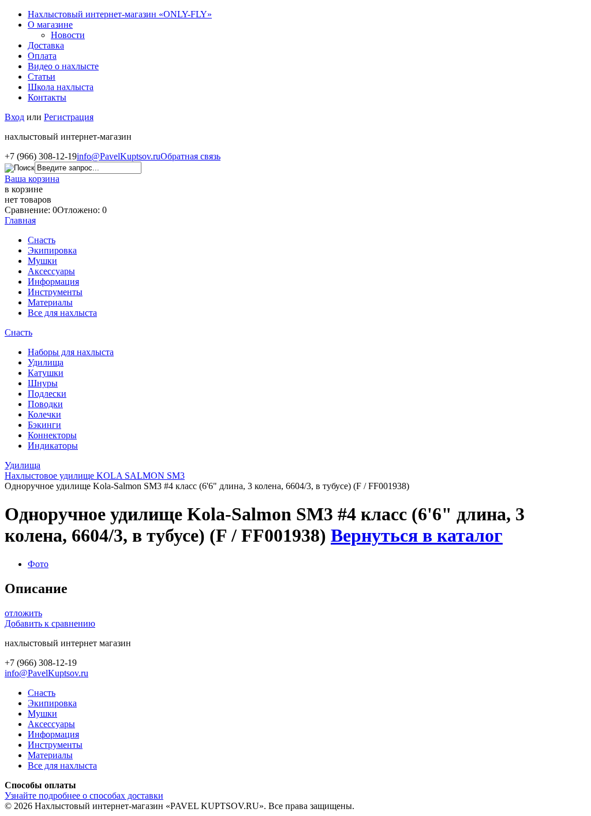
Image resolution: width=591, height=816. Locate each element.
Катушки (45, 373)
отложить (23, 613)
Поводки (45, 404)
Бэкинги (44, 425)
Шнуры (43, 383)
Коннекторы (52, 435)
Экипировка (52, 250)
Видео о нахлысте (63, 66)
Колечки (44, 414)
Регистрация (68, 117)
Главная (20, 220)
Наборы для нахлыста (71, 352)
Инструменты (55, 292)
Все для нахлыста (62, 313)
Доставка (46, 45)
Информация (53, 281)
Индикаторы (53, 445)
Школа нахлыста (60, 87)
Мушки (42, 261)
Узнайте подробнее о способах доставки (84, 795)
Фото (38, 564)
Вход (14, 117)
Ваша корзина (32, 179)
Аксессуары (51, 271)
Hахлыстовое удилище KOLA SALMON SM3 (95, 475)
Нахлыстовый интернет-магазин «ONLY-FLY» (120, 14)
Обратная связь (190, 156)
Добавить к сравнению (50, 623)
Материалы (50, 302)
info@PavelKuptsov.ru (118, 156)
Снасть (41, 240)
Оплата (42, 56)
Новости (68, 35)
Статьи (41, 76)
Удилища (45, 362)
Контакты (47, 97)
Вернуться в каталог (417, 535)
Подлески (47, 393)
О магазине (50, 24)
